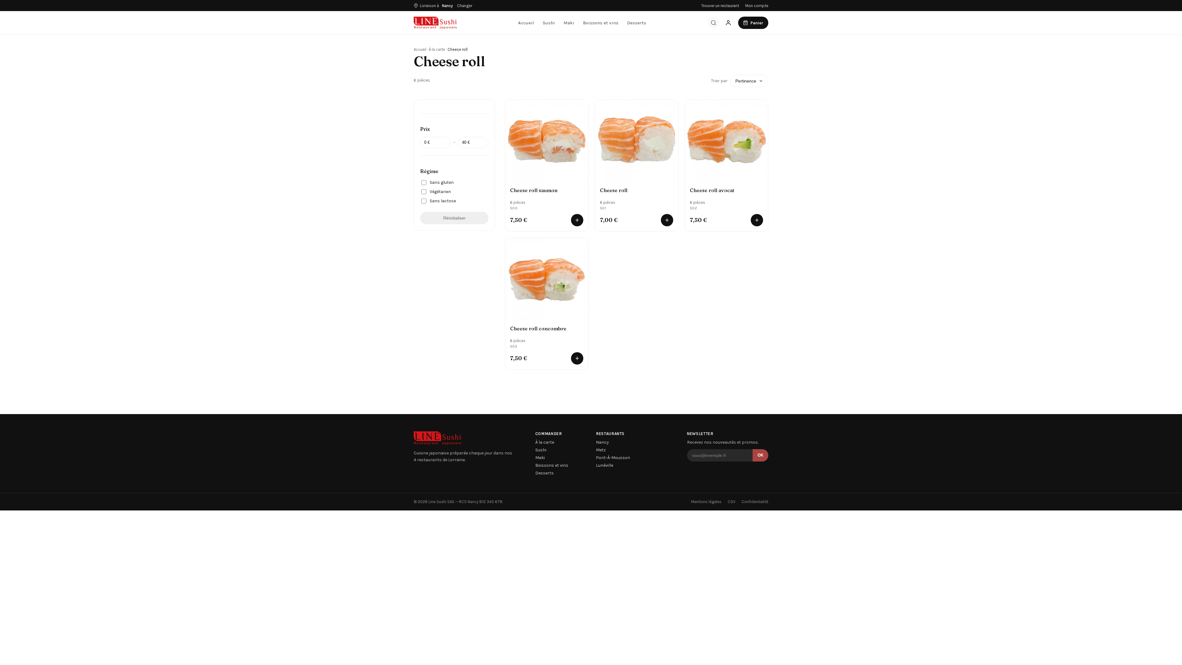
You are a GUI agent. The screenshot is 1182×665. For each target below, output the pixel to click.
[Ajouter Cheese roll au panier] (667, 220)
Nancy (602, 442)
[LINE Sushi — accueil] (435, 23)
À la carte (437, 49)
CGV (731, 501)
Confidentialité (755, 501)
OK (760, 455)
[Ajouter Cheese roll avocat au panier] (757, 220)
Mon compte (756, 5)
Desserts (636, 23)
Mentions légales (706, 501)
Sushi (549, 23)
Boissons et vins (600, 23)
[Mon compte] (728, 23)
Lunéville (604, 465)
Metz (601, 450)
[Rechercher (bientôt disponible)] (713, 23)
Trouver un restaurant (720, 5)
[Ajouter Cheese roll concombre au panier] (577, 358)
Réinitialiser (454, 218)
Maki (569, 23)
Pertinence (745, 81)
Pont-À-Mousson (613, 457)
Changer (464, 5)
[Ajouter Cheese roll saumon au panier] (577, 220)
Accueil (526, 23)
